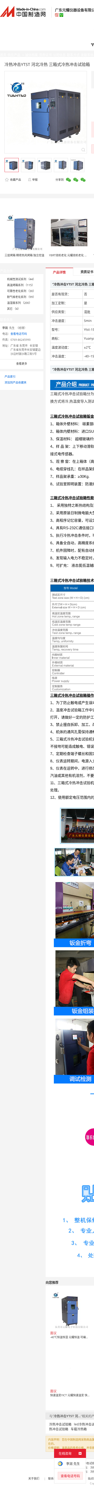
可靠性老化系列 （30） (21, 291)
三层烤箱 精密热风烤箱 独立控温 (24, 255)
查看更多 (21, 364)
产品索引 (10, 377)
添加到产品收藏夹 (15, 382)
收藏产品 (15, 180)
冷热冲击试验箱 (60, 1424)
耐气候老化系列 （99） (21, 297)
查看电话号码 (18, 334)
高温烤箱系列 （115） (20, 285)
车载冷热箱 (79, 1429)
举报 (35, 180)
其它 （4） (13, 309)
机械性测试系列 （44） (21, 279)
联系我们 (53, 1478)
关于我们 (33, 1478)
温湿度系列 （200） (19, 303)
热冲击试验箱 (58, 1429)
